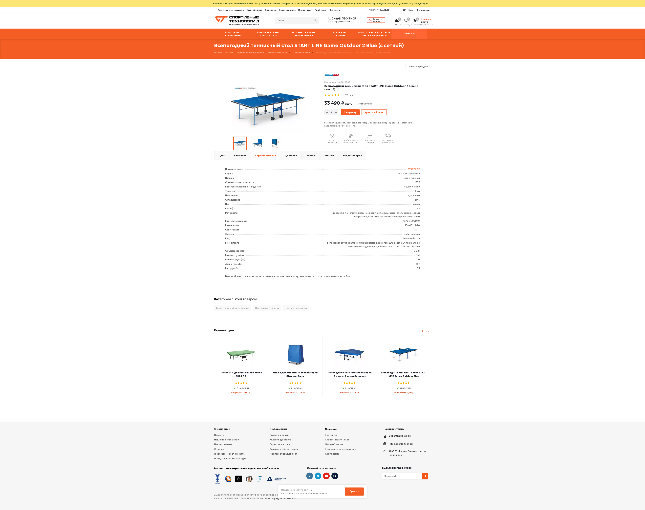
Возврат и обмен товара (284, 449)
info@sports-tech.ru (341, 21)
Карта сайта (332, 453)
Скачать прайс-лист (337, 439)
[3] (332, 95)
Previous (422, 331)
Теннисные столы (296, 307)
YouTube (326, 476)
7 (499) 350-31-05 (343, 18)
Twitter (334, 476)
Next (428, 331)
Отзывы (219, 449)
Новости (219, 434)
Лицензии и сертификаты (229, 453)
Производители (287, 10)
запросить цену (240, 392)
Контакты (335, 10)
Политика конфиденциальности (276, 498)
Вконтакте (309, 476)
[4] (335, 95)
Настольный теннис (267, 307)
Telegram (318, 476)
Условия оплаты (279, 434)
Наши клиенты (223, 444)
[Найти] (315, 20)
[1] (326, 95)
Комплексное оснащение (231, 10)
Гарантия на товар (280, 444)
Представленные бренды (230, 458)
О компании (270, 10)
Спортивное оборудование (232, 307)
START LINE (414, 169)
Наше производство (226, 439)
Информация (305, 10)
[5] (338, 95)
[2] (329, 95)
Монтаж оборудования (283, 453)
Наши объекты (254, 10)
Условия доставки (281, 439)
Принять (354, 491)
